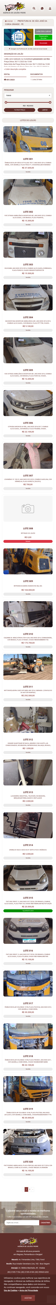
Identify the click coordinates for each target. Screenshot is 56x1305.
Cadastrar (45, 1223)
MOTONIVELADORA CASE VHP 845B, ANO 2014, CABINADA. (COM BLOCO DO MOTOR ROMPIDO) (28, 691)
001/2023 (10, 80)
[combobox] (28, 95)
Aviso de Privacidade (29, 1290)
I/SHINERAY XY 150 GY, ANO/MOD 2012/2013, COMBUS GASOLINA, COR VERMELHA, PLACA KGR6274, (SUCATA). (28, 480)
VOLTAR (10, 21)
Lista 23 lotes (37, 79)
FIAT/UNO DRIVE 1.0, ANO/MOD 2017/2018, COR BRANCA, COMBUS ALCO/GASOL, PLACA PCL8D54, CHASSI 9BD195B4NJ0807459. (28, 955)
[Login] (50, 8)
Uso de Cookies (10, 1290)
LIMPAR (44, 110)
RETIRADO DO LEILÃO (28, 533)
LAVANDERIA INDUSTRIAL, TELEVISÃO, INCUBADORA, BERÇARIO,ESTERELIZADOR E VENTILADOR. (28, 797)
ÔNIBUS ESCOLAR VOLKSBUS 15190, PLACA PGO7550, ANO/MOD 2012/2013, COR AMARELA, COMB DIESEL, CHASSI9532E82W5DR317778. (28, 1114)
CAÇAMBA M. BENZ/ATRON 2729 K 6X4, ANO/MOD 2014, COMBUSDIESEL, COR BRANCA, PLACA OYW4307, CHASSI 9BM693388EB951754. (28, 639)
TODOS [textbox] (8, 95)
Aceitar (28, 1298)
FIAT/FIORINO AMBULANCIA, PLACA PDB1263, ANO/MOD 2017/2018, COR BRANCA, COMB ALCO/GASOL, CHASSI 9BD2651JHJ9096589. (28, 1166)
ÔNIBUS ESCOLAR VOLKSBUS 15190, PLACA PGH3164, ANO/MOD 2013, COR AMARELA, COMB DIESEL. (28, 1008)
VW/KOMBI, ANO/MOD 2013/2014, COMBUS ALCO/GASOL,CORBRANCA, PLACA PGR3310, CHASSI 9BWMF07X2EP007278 (28, 269)
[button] (15, 69)
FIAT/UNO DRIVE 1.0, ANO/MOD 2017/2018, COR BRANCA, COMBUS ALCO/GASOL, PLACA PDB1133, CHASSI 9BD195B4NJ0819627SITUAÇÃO (28, 902)
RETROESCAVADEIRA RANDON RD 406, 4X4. (28, 586)
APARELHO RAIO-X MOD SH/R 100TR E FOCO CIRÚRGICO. (28, 850)
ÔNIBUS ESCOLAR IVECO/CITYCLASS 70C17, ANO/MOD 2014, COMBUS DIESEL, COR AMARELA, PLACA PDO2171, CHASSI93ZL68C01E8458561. (28, 164)
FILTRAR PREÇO (19, 110)
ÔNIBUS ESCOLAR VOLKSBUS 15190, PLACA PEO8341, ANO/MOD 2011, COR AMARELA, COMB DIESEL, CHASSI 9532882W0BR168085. (28, 1061)
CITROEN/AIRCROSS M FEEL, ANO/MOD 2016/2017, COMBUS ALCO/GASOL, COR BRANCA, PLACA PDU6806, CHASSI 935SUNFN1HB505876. (28, 428)
